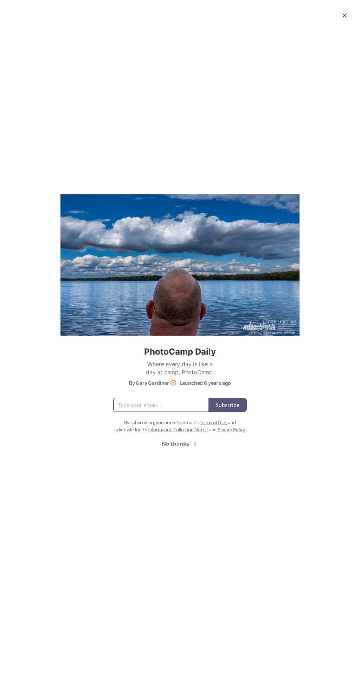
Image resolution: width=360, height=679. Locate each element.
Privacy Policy (231, 429)
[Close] (345, 15)
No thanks (175, 443)
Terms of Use (213, 422)
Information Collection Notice (178, 429)
